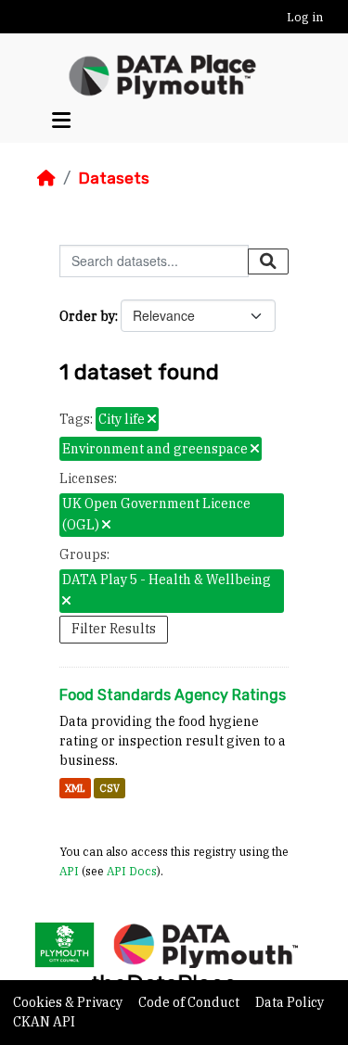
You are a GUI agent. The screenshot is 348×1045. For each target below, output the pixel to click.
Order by (87, 316)
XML (75, 788)
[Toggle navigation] (61, 120)
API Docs (132, 870)
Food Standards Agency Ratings (172, 695)
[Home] (46, 178)
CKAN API (44, 1021)
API (69, 870)
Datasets (113, 178)
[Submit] (268, 261)
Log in (305, 17)
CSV (109, 788)
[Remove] (152, 420)
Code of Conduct (190, 1002)
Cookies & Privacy (69, 1002)
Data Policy (289, 1002)
